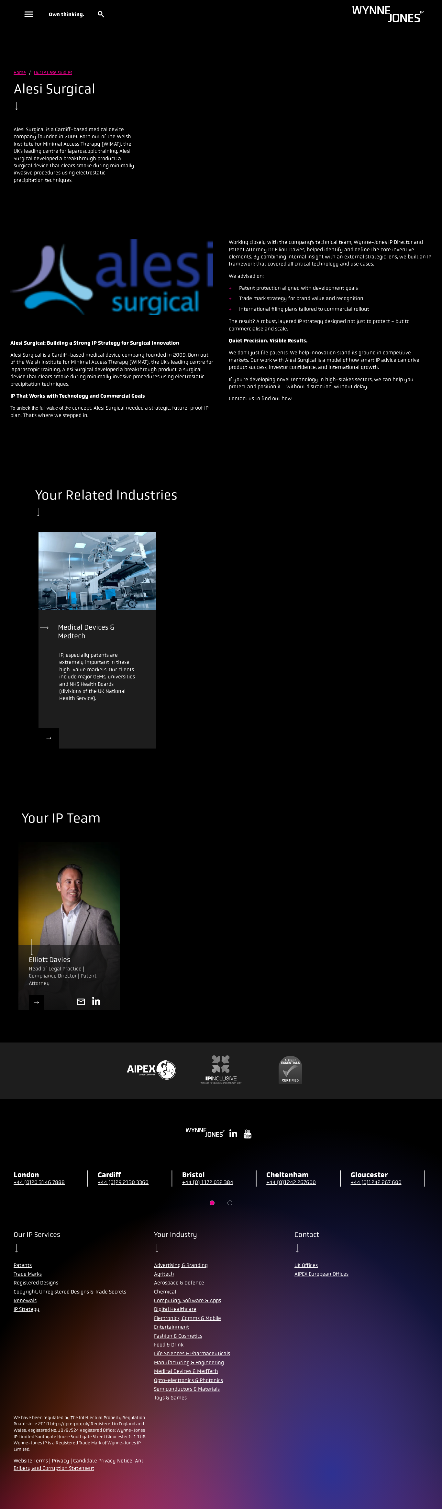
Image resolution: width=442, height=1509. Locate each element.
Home (20, 72)
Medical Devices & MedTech (186, 1371)
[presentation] (97, 571)
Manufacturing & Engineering (189, 1362)
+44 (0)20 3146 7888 (39, 1182)
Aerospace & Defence (179, 1283)
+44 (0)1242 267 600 (376, 1182)
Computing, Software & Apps (187, 1300)
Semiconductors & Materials (187, 1389)
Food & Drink (168, 1345)
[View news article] (49, 738)
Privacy (60, 1461)
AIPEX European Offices (321, 1274)
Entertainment (171, 1327)
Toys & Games (170, 1398)
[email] (80, 1002)
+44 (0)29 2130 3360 (123, 1182)
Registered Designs (36, 1283)
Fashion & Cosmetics (178, 1336)
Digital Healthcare (175, 1309)
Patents (23, 1265)
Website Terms (31, 1461)
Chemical (165, 1292)
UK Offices (306, 1265)
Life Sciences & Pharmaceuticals (192, 1353)
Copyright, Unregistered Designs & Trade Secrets (70, 1292)
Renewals (25, 1300)
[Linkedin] (96, 1002)
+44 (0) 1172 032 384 (207, 1182)
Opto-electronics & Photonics (188, 1380)
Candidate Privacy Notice (102, 1461)
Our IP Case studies (53, 72)
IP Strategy (26, 1309)
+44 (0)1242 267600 (291, 1182)
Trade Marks (28, 1274)
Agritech (164, 1274)
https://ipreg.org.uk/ (70, 1423)
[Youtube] (247, 1134)
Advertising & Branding (181, 1265)
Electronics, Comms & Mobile (187, 1318)
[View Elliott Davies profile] (36, 1002)
